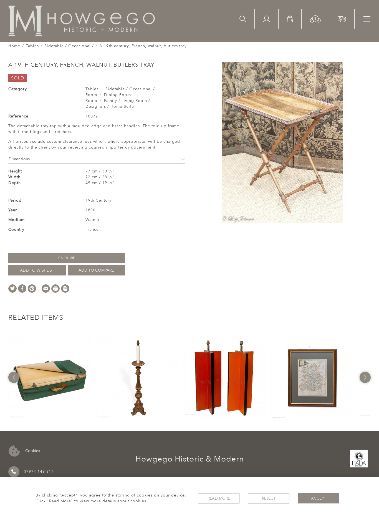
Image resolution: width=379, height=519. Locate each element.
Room (91, 94)
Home (14, 46)
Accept (318, 498)
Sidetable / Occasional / (69, 46)
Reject (269, 498)
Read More (219, 498)
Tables (32, 46)
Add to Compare (96, 270)
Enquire (66, 258)
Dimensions (19, 159)
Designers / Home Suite (109, 106)
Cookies (32, 450)
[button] (315, 18)
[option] (50, 377)
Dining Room (117, 94)
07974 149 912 (39, 471)
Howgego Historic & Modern (189, 459)
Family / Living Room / (127, 100)
